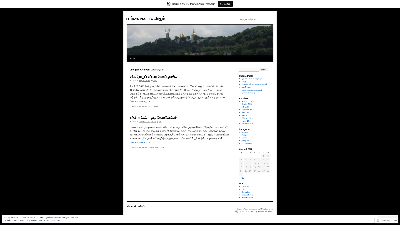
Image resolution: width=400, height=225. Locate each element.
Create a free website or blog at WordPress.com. (255, 209)
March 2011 (246, 121)
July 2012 (245, 112)
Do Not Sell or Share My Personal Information (256, 211)
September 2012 (248, 109)
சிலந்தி (244, 81)
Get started (225, 4)
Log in (244, 189)
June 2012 (245, 115)
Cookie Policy (55, 220)
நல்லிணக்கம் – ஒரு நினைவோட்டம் (153, 117)
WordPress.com (247, 197)
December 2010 (247, 123)
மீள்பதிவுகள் (143, 106)
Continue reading (140, 101)
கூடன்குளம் (246, 87)
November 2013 (248, 101)
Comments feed (247, 194)
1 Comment (154, 106)
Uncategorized (247, 143)
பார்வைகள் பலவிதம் (146, 18)
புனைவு (244, 137)
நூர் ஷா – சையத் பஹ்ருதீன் (252, 78)
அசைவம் (245, 132)
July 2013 (245, 106)
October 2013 (247, 104)
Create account (247, 186)
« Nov (241, 177)
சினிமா (244, 135)
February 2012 (247, 118)
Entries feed (246, 192)
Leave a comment (156, 147)
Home (132, 58)
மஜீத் (155, 80)
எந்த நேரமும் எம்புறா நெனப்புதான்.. (153, 76)
